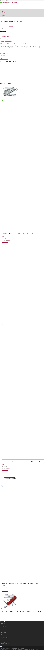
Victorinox (23, 32)
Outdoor (3, 15)
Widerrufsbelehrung (5, 643)
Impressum (15, 648)
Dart (3, 11)
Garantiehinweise (5, 637)
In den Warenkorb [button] (5, 242)
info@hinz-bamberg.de (8, 0)
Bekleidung (4, 623)
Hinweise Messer (5, 638)
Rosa (7, 79)
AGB (23, 648)
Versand (11, 26)
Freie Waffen (4, 12)
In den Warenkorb (3, 31)
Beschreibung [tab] (4, 34)
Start (5, 8)
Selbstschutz (4, 16)
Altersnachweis (4, 636)
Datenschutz (20, 648)
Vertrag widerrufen (5, 644)
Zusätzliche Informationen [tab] (6, 36)
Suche (1, 3)
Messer (10, 8)
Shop (7, 8)
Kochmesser (14, 8)
